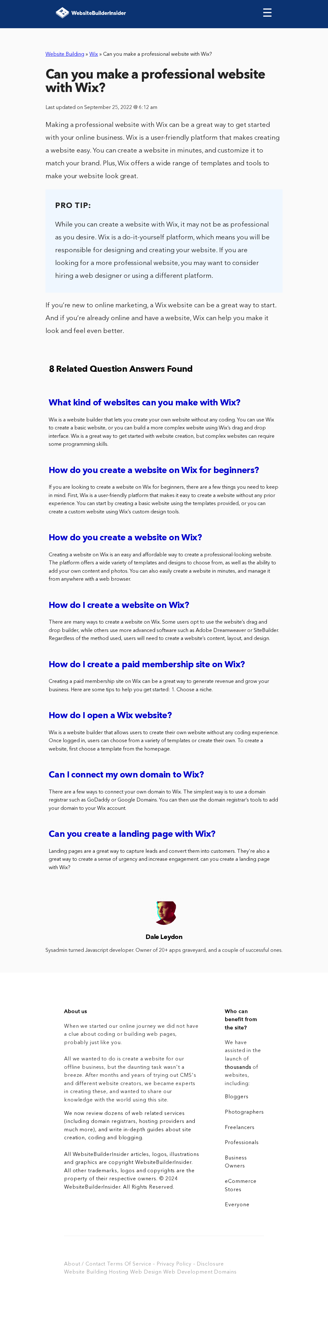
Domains (225, 1272)
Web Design (146, 1272)
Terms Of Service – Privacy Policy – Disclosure (165, 1264)
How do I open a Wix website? (110, 716)
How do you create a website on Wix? (125, 538)
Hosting (118, 1272)
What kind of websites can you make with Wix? (145, 403)
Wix (93, 54)
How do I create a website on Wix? (119, 606)
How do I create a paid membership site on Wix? (147, 665)
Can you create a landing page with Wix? (132, 834)
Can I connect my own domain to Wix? (126, 775)
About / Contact (84, 1264)
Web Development (187, 1272)
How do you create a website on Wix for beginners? (154, 471)
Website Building (64, 54)
